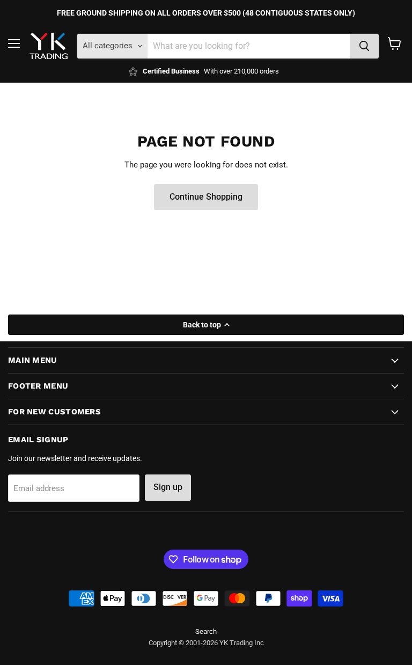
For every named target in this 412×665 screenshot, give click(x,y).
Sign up (167, 487)
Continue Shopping (206, 197)
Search (206, 631)
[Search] (364, 46)
